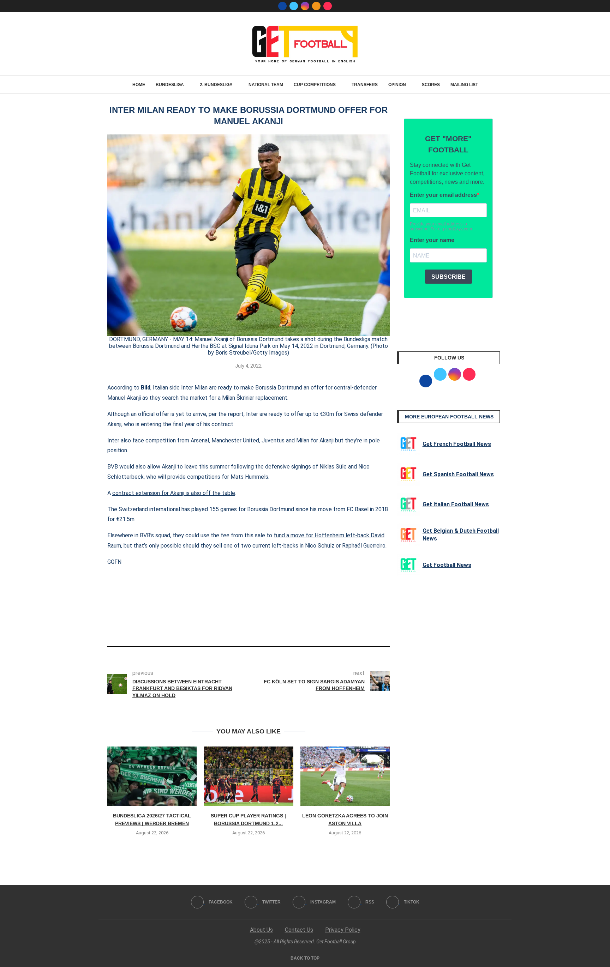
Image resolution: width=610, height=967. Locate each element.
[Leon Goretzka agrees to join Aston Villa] (345, 776)
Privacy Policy (342, 929)
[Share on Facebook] (238, 626)
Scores (431, 84)
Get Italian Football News (456, 504)
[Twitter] (293, 6)
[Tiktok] (327, 6)
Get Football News (447, 565)
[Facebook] (282, 6)
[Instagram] (305, 6)
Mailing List (464, 84)
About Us (261, 929)
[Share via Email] (274, 626)
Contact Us (299, 929)
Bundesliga (170, 84)
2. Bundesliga (216, 84)
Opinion (397, 84)
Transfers (365, 84)
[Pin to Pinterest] (263, 626)
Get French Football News (457, 444)
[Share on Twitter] (251, 626)
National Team (266, 84)
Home (138, 84)
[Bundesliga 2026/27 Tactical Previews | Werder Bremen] (152, 776)
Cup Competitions (315, 84)
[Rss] (316, 6)
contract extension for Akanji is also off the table (173, 493)
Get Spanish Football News (458, 474)
